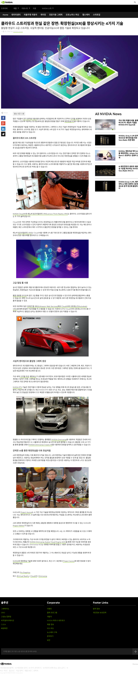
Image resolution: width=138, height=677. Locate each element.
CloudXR (33, 576)
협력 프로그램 (52, 613)
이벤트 (49, 609)
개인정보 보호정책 (99, 613)
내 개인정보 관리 (21, 668)
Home (5, 14)
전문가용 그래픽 (56, 14)
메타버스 (33, 376)
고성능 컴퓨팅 (6, 617)
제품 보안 (28, 671)
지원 (34, 8)
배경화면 (4, 628)
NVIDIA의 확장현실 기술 (22, 561)
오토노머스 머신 (72, 14)
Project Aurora (26, 512)
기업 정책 (19, 671)
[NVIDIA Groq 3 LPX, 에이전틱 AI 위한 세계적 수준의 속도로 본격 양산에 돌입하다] (105, 186)
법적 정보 (96, 609)
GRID (3, 613)
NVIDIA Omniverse (58, 439)
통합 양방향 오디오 (20, 295)
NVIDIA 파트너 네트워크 (56, 620)
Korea (135, 664)
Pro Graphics (25, 572)
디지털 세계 (75, 119)
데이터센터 (16, 14)
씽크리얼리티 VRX (24, 233)
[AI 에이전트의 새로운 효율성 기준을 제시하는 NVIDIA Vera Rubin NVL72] (105, 170)
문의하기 (50, 636)
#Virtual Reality (23, 576)
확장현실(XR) (69, 121)
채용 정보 (50, 624)
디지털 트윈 (24, 376)
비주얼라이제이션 (7, 620)
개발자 (49, 617)
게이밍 (43, 14)
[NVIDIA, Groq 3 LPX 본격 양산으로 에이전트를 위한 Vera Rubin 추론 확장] (105, 140)
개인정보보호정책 (6, 668)
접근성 (11, 671)
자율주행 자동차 (30, 14)
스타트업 (96, 14)
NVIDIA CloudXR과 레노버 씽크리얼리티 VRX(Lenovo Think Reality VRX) (40, 214)
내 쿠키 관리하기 (35, 668)
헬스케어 (86, 14)
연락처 (35, 671)
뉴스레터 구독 (52, 632)
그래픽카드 (5, 609)
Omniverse (42, 576)
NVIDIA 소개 (46, 8)
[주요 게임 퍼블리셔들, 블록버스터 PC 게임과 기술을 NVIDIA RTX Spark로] (105, 124)
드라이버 (4, 8)
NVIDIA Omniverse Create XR (40, 445)
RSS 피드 (50, 628)
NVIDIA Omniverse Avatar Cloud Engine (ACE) (48, 542)
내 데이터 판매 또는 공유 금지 (53, 668)
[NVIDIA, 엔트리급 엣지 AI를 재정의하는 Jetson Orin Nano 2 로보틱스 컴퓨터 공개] (105, 155)
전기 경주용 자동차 (30, 119)
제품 (15, 8)
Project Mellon (18, 525)
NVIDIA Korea (18, 31)
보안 (48, 640)
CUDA (3, 624)
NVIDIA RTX (17, 387)
